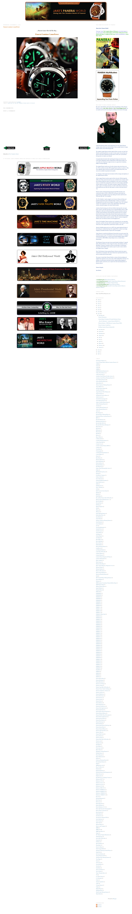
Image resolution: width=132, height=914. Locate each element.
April (100, 341)
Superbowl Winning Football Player (103, 850)
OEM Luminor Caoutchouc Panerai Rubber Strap (106, 583)
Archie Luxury (99, 397)
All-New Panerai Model (101, 388)
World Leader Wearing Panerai (102, 892)
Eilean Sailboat (99, 463)
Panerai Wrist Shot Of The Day (102, 739)
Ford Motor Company (100, 475)
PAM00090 (98, 600)
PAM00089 (98, 598)
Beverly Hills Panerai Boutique (102, 424)
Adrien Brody (99, 383)
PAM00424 (98, 647)
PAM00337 (98, 633)
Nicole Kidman (99, 579)
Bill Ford (98, 428)
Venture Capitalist (100, 881)
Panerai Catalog (99, 685)
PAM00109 (98, 605)
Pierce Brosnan (99, 755)
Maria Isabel (99, 906)
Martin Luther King (100, 563)
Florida (97, 473)
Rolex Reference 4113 (100, 807)
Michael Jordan (99, 567)
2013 (99, 313)
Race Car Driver (99, 767)
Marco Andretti (99, 560)
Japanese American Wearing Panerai (103, 520)
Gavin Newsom (99, 478)
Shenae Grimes (99, 824)
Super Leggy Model (100, 848)
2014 (99, 311)
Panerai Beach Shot (100, 678)
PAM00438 (98, 650)
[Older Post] (9, 148)
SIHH (97, 827)
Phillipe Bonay (99, 753)
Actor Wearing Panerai (100, 379)
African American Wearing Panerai (103, 385)
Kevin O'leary (99, 543)
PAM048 (98, 671)
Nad (97, 576)
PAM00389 (98, 642)
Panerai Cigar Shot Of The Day (102, 687)
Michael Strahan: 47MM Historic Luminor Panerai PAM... (110, 323)
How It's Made (99, 501)
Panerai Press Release (100, 720)
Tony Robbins (99, 864)
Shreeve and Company (100, 826)
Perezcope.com (99, 748)
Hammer (97, 492)
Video (97, 883)
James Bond (98, 518)
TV (96, 874)
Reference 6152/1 (99, 784)
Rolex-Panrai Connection (101, 810)
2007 (99, 354)
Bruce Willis (98, 437)
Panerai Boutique (99, 680)
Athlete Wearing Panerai (101, 404)
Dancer (97, 456)
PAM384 (98, 676)
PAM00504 (98, 654)
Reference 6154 (99, 786)
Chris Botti (98, 449)
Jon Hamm (98, 537)
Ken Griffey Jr (99, 539)
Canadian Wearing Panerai (101, 440)
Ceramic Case (99, 444)
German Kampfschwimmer (101, 480)
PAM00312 (98, 629)
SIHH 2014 (98, 829)
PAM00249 (98, 623)
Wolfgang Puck (99, 890)
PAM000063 (98, 593)
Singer (97, 833)
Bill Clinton (98, 426)
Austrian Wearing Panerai (101, 407)
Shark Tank (98, 822)
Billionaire (98, 430)
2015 (99, 309)
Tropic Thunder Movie (100, 873)
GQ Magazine (99, 485)
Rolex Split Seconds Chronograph (103, 808)
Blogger (114, 898)
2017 (99, 305)
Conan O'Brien (99, 454)
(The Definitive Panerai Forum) (107, 282)
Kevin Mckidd (99, 541)
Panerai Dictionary (100, 695)
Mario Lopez (98, 562)
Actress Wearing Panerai (101, 381)
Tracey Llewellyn (99, 869)
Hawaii (97, 494)
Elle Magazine (99, 466)
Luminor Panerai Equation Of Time (103, 556)
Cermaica (98, 447)
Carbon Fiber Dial (99, 442)
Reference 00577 (99, 779)
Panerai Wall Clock (100, 734)
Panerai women (99, 737)
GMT (97, 484)
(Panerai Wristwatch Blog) (108, 284)
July (100, 337)
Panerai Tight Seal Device (101, 730)
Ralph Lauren (99, 775)
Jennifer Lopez (99, 530)
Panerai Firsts (99, 701)
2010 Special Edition (100, 360)
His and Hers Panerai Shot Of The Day (104, 497)
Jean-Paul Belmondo (100, 527)
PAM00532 (98, 662)
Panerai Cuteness (99, 692)
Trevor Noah (98, 871)
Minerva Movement (100, 570)
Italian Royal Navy (100, 515)
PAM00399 (98, 643)
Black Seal (98, 431)
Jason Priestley (99, 522)
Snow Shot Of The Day (100, 838)
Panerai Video (99, 732)
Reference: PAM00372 (100, 794)
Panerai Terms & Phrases (101, 729)
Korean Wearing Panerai (101, 546)
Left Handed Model (100, 550)
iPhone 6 (98, 511)
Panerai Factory (99, 697)
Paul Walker (98, 746)
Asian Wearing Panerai (100, 400)
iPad (97, 508)
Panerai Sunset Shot (100, 727)
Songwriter (98, 840)
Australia (98, 405)
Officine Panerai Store (100, 586)
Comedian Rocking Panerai (101, 452)
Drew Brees (98, 458)
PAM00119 (98, 610)
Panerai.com (98, 741)
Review (97, 796)
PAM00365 (98, 640)
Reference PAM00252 (100, 791)
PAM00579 (98, 666)
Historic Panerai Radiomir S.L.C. (102, 499)
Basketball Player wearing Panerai (103, 416)
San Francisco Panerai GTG (101, 817)
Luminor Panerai (99, 555)
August (100, 335)
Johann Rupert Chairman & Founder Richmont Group (109, 319)
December (101, 315)
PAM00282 (98, 624)
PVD (97, 763)
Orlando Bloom (99, 590)
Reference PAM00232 (100, 789)
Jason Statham (99, 524)
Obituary (98, 581)
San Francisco (99, 815)
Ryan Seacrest (99, 812)
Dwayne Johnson (99, 459)
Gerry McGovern (99, 482)
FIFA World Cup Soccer (101, 471)
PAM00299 (98, 628)
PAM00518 (98, 661)
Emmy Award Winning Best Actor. (103, 468)
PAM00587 (98, 668)
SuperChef (98, 852)
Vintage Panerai (99, 885)
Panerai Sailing (99, 723)
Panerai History (99, 702)
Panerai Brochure (99, 682)
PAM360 (98, 675)
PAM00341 (98, 636)
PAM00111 (98, 607)
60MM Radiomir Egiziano (101, 371)
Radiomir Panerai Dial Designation (103, 772)
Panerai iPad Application (101, 708)
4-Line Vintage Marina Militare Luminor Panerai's (106, 362)
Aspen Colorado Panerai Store (102, 402)
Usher (97, 880)
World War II (98, 894)
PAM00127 (98, 612)
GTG (97, 489)
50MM (97, 369)
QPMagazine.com (99, 765)
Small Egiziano (99, 836)
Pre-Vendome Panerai (100, 762)
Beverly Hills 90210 (100, 423)
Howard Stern (99, 503)
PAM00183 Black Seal (100, 614)
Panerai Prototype (99, 722)
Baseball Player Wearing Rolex (102, 414)
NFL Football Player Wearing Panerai (103, 577)
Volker (97, 887)
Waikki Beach (99, 888)
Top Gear (98, 866)
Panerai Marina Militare (101, 713)
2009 (99, 352)
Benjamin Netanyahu (100, 421)
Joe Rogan (98, 534)
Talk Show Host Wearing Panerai (102, 857)
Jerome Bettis (99, 532)
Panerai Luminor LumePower (11, 27)
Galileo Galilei (99, 477)
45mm (97, 365)
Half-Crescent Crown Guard (101, 491)
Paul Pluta (98, 744)
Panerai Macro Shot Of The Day (102, 711)
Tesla (97, 861)
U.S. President (99, 878)
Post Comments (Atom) (14, 154)
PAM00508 (98, 657)
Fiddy (97, 470)
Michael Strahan (99, 569)
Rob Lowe (98, 801)
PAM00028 (98, 596)
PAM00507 (98, 656)
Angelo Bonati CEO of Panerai (102, 391)
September (101, 333)
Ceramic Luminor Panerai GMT (102, 445)
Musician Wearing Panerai (101, 574)
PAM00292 (98, 626)
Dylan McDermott (100, 461)
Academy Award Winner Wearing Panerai (104, 378)
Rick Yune (98, 800)
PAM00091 (98, 602)
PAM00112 (98, 609)
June (100, 339)
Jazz (97, 525)
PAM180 (98, 673)
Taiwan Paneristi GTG (100, 855)
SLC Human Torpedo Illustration (103, 834)
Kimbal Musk (99, 544)
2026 (99, 299)
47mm (97, 367)
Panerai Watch (99, 735)
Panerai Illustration (100, 704)
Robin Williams (99, 805)
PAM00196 (98, 616)
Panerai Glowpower (102, 317)
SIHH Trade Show (99, 831)
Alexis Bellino (99, 386)
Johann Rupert (99, 536)
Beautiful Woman (99, 419)
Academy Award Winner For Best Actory (104, 376)
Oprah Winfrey (99, 588)
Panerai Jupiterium (100, 709)
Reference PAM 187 (100, 788)
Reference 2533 (99, 781)
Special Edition (99, 843)
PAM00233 (98, 619)
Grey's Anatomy (99, 487)
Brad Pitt (98, 433)
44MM (97, 364)
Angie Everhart (99, 393)
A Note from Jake (99, 374)
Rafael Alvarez (99, 774)
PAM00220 (98, 617)
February (101, 345)
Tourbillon (98, 867)
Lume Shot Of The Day (12, 103)
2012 (99, 350)
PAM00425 (98, 649)
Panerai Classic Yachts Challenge (103, 689)
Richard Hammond (100, 798)
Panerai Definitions (100, 694)
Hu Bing (98, 504)
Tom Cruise (98, 862)
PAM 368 (98, 591)
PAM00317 (98, 631)
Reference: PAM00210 (100, 793)
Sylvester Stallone (100, 854)
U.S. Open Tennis (99, 876)
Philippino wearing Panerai (101, 751)
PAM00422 (98, 645)
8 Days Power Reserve (100, 372)
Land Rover (98, 548)
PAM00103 (98, 603)
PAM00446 (98, 652)
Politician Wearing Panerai (101, 760)
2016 (99, 307)
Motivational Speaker (100, 572)
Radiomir (98, 768)
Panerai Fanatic (99, 699)
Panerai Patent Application (101, 716)
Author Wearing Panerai (101, 409)
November (101, 329)
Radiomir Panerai (99, 770)
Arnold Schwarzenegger (101, 398)
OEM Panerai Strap (100, 584)
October (100, 331)
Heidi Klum (98, 496)
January (100, 347)
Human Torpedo (99, 506)
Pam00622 (98, 669)
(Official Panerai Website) (105, 279)
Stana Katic (98, 845)
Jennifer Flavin (99, 529)
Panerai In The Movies (100, 706)
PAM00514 (98, 659)
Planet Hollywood (100, 756)
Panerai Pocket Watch (100, 718)
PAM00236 (98, 621)
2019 (99, 301)
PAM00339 (98, 635)
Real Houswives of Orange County (103, 777)
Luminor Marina (99, 553)
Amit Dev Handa (99, 390)
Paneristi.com (99, 742)
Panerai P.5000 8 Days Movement (103, 715)
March (100, 343)
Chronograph (99, 451)
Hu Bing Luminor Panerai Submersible (106, 327)
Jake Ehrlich (98, 517)
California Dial (99, 438)
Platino (97, 758)
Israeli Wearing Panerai (100, 513)
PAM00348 (98, 638)
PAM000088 (98, 595)
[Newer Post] (84, 148)
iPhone (97, 510)
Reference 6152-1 (99, 782)
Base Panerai (98, 412)
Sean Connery (99, 821)
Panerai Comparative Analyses (102, 690)
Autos (97, 411)
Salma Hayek (98, 814)
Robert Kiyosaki (99, 803)
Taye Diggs (98, 859)
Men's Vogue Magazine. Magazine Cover (104, 565)
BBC (97, 418)
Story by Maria (99, 847)
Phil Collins (98, 749)
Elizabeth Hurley (99, 464)
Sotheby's (98, 841)
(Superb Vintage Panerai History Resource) (111, 281)
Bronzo (97, 435)
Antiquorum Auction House (101, 395)
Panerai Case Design (100, 683)
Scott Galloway (99, 819)
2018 (99, 303)
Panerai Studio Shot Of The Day (27, 103)
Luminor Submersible (100, 558)
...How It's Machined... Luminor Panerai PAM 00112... (109, 321)
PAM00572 (98, 664)
